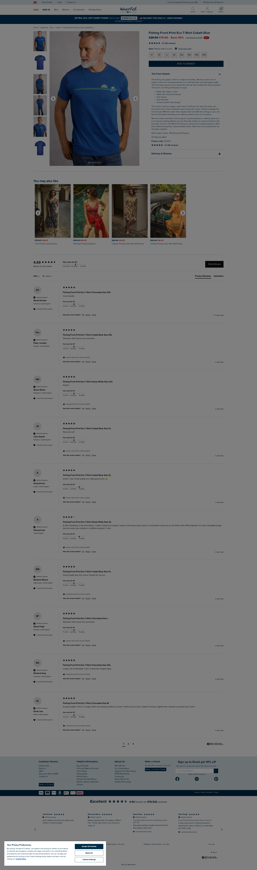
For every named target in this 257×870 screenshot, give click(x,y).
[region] (55, 853)
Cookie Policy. (21, 859)
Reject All (89, 853)
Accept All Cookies (89, 846)
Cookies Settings (89, 859)
